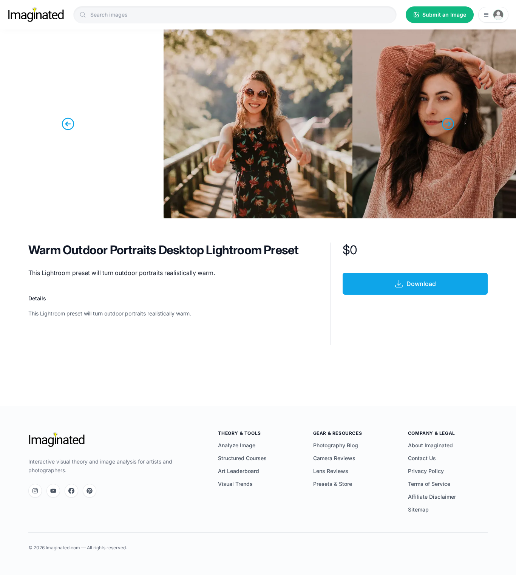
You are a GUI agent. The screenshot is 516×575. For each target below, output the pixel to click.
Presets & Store (332, 484)
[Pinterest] (89, 491)
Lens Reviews (330, 471)
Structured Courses (242, 458)
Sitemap (418, 509)
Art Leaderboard (238, 471)
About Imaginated (430, 445)
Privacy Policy (426, 471)
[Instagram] (35, 491)
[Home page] (36, 14)
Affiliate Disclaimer (432, 496)
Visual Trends (235, 484)
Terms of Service (429, 484)
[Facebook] (71, 491)
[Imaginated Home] (56, 439)
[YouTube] (53, 491)
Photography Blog (335, 445)
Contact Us (422, 458)
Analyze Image (236, 445)
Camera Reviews (334, 458)
